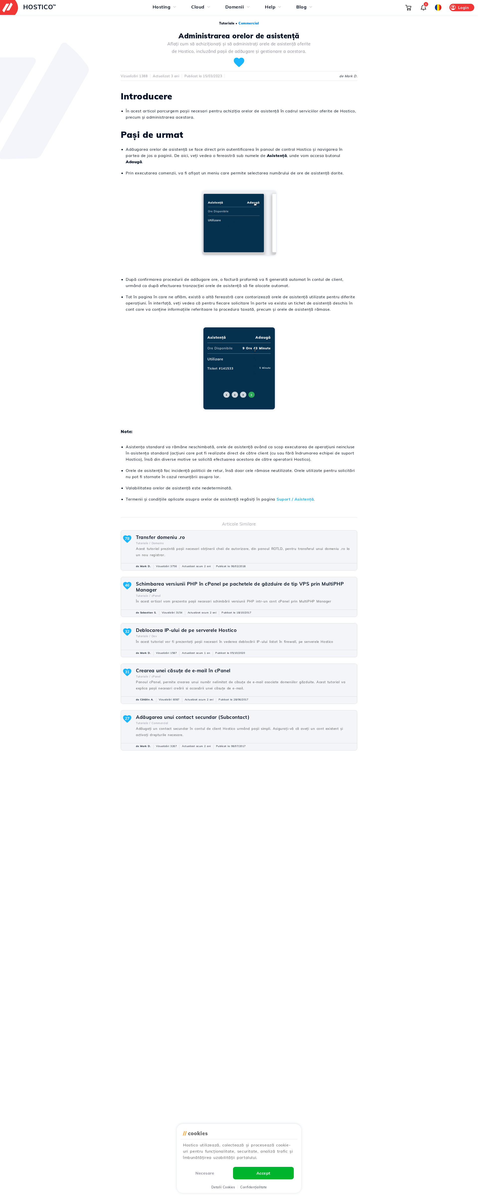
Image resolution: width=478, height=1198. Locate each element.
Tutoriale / (143, 543)
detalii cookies (223, 1187)
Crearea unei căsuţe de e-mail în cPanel (183, 671)
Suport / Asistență (295, 499)
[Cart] (408, 7)
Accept (263, 1173)
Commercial (249, 23)
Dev (154, 636)
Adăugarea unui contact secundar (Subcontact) (192, 717)
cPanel (156, 596)
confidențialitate (253, 1187)
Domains (158, 543)
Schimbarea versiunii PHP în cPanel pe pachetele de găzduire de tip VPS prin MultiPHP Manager (240, 587)
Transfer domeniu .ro (160, 537)
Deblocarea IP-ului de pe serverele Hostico (186, 630)
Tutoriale (227, 23)
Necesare (204, 1173)
